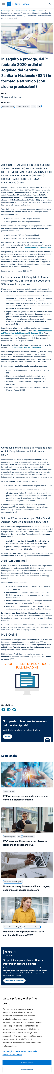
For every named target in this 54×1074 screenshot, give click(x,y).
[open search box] (50, 4)
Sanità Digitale (37, 11)
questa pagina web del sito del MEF (26, 347)
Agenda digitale (20, 11)
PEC (33, 106)
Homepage (5, 11)
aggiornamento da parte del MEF (38, 247)
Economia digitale (23, 106)
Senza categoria (28, 836)
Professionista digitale (31, 927)
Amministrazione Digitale (13, 882)
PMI (39, 106)
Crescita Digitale (8, 106)
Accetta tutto (27, 1062)
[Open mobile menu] (3, 4)
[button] (3, 710)
